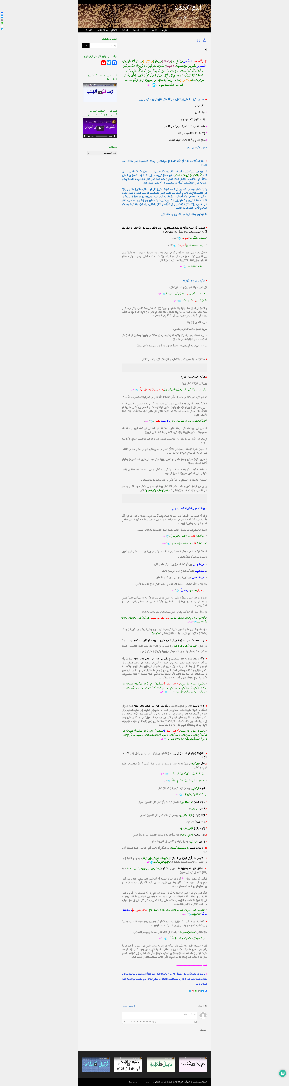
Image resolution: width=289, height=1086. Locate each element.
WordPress (142, 1082)
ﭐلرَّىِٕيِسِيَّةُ (163, 30)
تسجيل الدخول (127, 1006)
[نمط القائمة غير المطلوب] (140, 1021)
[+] (156, 1021)
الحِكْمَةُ (136, 30)
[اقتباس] (143, 1021)
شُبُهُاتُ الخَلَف (102, 30)
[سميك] (124, 1021)
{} (153, 1021)
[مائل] (128, 1021)
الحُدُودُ (125, 30)
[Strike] (134, 1021)
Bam (151, 1082)
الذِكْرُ (144, 30)
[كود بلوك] (147, 1021)
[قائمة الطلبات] (137, 1021)
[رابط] (150, 1021)
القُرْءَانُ (154, 30)
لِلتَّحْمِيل (89, 30)
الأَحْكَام (114, 30)
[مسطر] (131, 1021)
